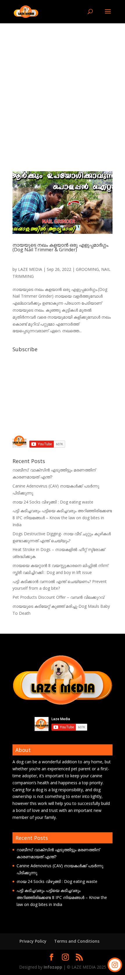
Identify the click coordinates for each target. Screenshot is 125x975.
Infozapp (53, 967)
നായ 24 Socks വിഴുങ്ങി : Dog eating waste (52, 502)
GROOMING (87, 269)
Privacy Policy (33, 941)
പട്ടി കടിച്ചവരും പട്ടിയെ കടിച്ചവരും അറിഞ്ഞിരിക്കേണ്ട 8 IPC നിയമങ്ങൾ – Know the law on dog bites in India (62, 517)
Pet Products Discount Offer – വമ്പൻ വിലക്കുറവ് (58, 597)
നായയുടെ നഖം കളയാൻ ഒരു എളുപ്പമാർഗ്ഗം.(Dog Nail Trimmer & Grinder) (60, 247)
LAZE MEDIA (30, 269)
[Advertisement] (62, 88)
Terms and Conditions (76, 941)
